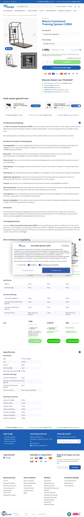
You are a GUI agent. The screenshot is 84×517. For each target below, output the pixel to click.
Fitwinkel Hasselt (49, 504)
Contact (5, 481)
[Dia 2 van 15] (29, 60)
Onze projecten (69, 486)
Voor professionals (70, 481)
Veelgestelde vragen (9, 495)
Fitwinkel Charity (29, 488)
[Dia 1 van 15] (11, 60)
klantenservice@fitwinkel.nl (39, 445)
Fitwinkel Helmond (49, 492)
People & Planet (28, 490)
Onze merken (28, 486)
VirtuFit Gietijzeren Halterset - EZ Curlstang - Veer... (21, 104)
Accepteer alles (56, 270)
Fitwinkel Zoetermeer (50, 497)
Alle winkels (47, 481)
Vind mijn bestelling (9, 437)
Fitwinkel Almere (49, 483)
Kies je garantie (46, 30)
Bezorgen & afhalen (9, 439)
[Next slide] (79, 106)
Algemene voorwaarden (17, 514)
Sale (75, 10)
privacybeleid (62, 261)
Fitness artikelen (32, 10)
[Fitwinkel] (7, 514)
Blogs (25, 493)
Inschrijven (75, 467)
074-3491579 (35, 443)
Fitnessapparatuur (20, 10)
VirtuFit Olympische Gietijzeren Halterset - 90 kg (62, 104)
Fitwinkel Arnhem (49, 486)
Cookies (33, 514)
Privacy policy (26, 514)
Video (10, 48)
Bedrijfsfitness (68, 483)
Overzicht (66, 245)
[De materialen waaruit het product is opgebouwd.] (12, 287)
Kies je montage (46, 40)
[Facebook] (4, 458)
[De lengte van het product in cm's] (12, 400)
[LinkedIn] (9, 458)
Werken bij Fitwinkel (30, 483)
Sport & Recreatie (51, 10)
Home (4, 15)
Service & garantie (9, 443)
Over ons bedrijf (29, 481)
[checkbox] (20, 265)
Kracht (41, 10)
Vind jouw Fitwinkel (60, 6)
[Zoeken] (79, 441)
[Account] (75, 6)
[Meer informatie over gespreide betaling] (80, 49)
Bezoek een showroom (64, 10)
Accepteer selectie (28, 270)
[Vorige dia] (6, 35)
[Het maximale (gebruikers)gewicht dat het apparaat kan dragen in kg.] (19, 371)
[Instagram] (7, 458)
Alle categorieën (7, 10)
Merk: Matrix (45, 18)
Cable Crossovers (12, 15)
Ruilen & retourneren (10, 441)
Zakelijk (70, 6)
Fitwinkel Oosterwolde (51, 495)
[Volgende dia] (34, 35)
